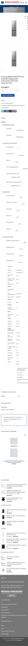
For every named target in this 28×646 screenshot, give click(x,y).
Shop (17, 7)
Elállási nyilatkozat (5, 612)
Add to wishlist (8, 95)
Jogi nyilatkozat (5, 609)
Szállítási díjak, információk (8, 631)
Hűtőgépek (22, 105)
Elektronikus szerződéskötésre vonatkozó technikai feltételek (14, 616)
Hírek (2, 628)
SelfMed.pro (19, 640)
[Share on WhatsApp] (2, 111)
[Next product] (13, 10)
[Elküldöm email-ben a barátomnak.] (10, 111)
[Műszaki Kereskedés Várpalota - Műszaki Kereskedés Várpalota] (12, 2)
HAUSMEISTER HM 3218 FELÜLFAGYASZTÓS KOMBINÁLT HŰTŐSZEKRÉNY (14, 462)
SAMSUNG (6, 107)
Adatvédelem (4, 607)
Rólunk (3, 625)
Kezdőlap (12, 7)
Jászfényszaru (20, 377)
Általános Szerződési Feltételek (9, 604)
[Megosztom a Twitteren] (7, 111)
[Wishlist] (21, 2)
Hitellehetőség (4, 634)
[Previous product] (15, 10)
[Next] (6, 42)
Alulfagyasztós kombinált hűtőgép (13, 105)
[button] (2, 2)
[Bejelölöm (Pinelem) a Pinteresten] (13, 111)
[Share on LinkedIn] (15, 111)
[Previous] (2, 42)
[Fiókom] (23, 2)
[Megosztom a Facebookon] (5, 111)
